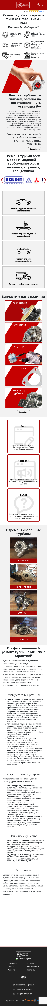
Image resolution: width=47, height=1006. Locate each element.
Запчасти (11, 970)
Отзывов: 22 (42, 11)
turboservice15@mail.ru (25, 985)
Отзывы (30, 963)
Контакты (31, 970)
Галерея (11, 966)
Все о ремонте (33, 966)
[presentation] (1, 179)
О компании (12, 963)
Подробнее (35, 149)
